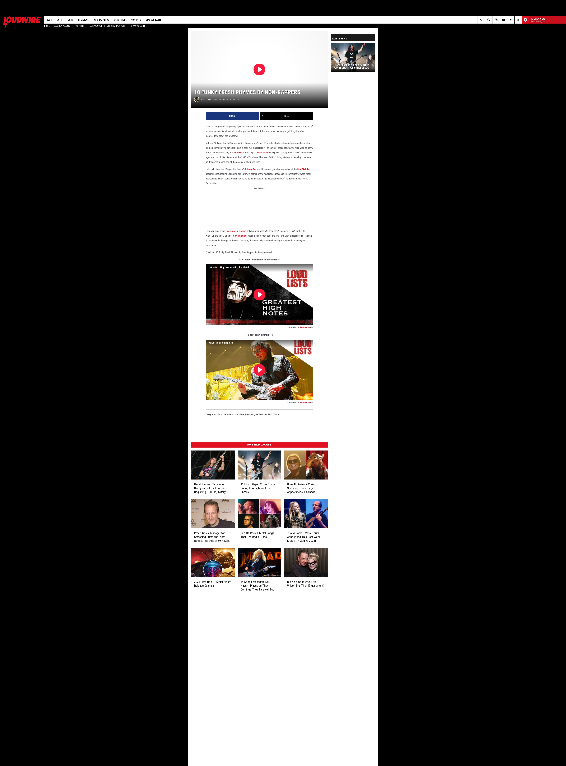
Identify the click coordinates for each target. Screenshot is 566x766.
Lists (59, 20)
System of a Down (235, 231)
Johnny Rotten (252, 169)
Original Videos (101, 20)
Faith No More (240, 152)
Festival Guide (95, 26)
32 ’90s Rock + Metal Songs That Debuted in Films (257, 535)
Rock (270, 414)
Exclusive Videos (225, 414)
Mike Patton (263, 152)
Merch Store (120, 20)
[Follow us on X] (518, 20)
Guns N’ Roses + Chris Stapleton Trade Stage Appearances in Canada (301, 488)
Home (47, 26)
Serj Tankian (239, 235)
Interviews (83, 20)
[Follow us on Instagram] (496, 20)
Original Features (259, 414)
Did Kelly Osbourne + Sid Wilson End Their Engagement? (305, 583)
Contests (136, 20)
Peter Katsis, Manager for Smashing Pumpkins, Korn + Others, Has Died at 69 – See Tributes (211, 537)
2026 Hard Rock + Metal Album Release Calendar (212, 583)
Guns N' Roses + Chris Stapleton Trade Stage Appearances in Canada (351, 66)
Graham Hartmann (208, 99)
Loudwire (305, 327)
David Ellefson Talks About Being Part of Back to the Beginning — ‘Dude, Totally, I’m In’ (212, 488)
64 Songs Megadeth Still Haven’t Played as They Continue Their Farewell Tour (258, 585)
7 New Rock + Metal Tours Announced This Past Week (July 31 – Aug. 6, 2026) (303, 537)
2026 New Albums (62, 26)
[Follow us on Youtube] (503, 20)
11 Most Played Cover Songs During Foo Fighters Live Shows (258, 488)
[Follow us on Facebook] (510, 20)
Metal (241, 414)
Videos (276, 414)
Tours (70, 20)
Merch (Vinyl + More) (116, 26)
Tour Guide (79, 26)
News (49, 20)
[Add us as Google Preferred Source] (488, 20)
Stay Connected (138, 26)
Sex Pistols (303, 169)
